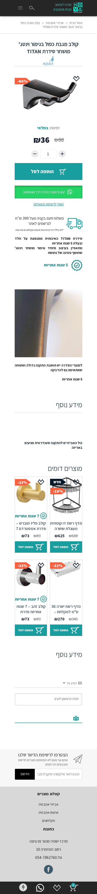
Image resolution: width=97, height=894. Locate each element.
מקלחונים (48, 820)
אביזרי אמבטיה (55, 23)
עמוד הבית (75, 23)
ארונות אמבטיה (48, 812)
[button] (48, 192)
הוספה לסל (42, 171)
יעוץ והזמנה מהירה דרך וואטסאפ (44, 192)
